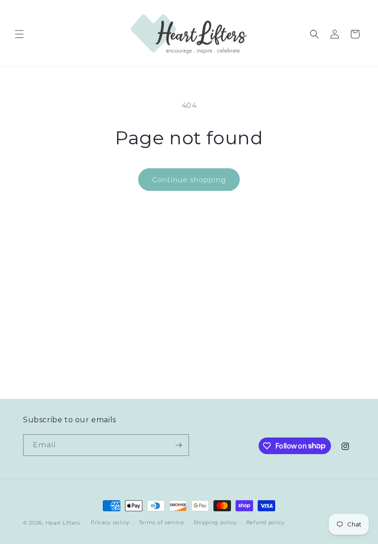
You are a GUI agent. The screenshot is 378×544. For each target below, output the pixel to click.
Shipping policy (215, 522)
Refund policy (265, 522)
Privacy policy (110, 522)
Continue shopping (189, 179)
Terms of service (161, 522)
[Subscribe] (178, 445)
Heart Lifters (63, 523)
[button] (19, 34)
